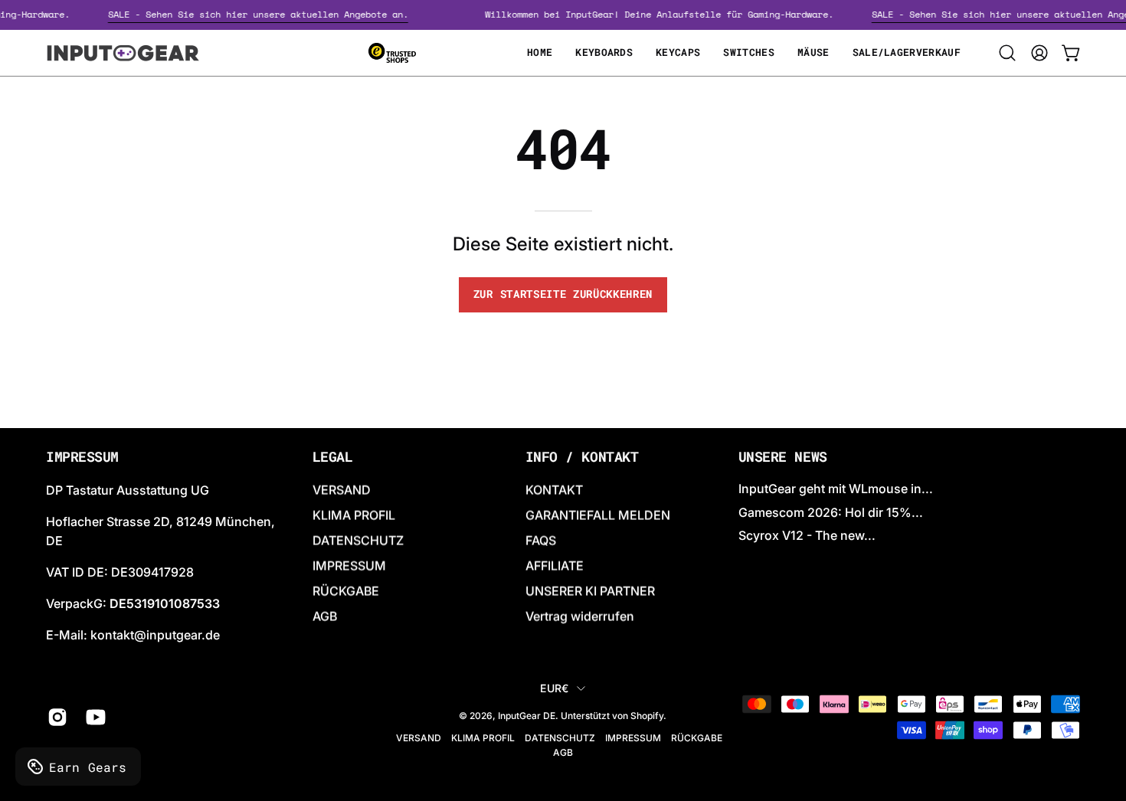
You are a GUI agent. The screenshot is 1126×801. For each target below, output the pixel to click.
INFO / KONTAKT (582, 457)
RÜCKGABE (346, 591)
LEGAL (333, 457)
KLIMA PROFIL (354, 515)
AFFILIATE (554, 566)
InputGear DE (526, 715)
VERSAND (342, 490)
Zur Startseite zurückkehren (563, 294)
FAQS (540, 540)
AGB (325, 616)
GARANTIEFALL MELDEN (597, 515)
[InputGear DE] (122, 53)
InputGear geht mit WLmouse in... (835, 488)
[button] (1007, 53)
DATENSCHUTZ (358, 540)
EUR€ (554, 688)
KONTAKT (554, 490)
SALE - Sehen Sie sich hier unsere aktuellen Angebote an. (263, 14)
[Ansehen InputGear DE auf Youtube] (93, 717)
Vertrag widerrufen (579, 616)
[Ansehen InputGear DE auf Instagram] (55, 717)
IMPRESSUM (349, 566)
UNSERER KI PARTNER (590, 591)
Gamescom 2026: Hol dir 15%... (830, 511)
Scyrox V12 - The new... (807, 535)
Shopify (646, 715)
